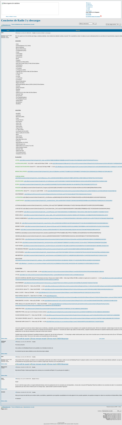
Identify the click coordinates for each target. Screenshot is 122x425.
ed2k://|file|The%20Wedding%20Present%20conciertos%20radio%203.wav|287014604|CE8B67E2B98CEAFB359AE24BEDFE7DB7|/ (61, 249)
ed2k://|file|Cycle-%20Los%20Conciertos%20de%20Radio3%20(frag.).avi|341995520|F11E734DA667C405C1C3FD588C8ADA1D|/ (52, 274)
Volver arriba (4, 338)
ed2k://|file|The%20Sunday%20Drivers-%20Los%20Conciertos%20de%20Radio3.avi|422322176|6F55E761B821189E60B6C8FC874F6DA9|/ (85, 318)
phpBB (63, 422)
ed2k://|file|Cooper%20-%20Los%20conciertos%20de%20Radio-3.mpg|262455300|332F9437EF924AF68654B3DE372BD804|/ (73, 271)
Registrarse (90, 7)
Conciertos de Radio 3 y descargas (20, 20)
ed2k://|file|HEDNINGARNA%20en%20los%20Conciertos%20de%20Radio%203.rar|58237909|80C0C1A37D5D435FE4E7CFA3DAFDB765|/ (82, 191)
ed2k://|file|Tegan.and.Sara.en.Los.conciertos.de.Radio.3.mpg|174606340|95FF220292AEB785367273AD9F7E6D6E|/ (75, 321)
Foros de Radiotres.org (17, 24)
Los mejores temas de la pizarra (93, 16)
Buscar (89, 2)
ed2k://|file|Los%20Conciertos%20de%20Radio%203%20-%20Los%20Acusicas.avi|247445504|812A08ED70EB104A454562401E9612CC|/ (79, 289)
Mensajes (90, 11)
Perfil (89, 8)
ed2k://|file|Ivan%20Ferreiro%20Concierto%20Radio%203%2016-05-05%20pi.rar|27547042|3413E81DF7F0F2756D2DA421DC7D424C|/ (58, 194)
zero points (102, 338)
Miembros (90, 4)
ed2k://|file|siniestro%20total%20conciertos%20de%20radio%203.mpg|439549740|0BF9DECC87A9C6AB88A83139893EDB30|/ (56, 308)
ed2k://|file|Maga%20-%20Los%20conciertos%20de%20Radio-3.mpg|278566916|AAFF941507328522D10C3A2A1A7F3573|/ (69, 292)
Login (89, 9)
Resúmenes (90, 5)
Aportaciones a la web (29, 24)
